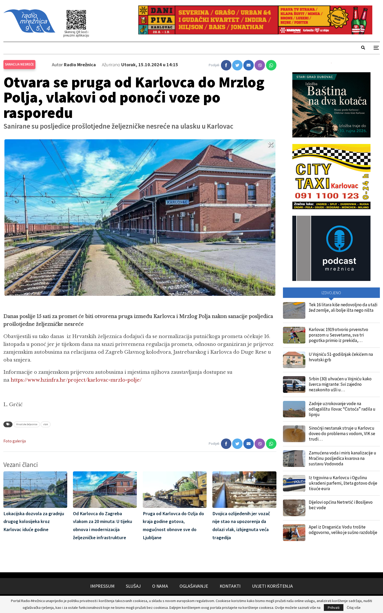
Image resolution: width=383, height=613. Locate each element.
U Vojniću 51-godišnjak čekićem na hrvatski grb (341, 357)
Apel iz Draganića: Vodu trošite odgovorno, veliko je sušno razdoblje (343, 529)
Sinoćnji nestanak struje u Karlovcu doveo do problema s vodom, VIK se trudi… (342, 433)
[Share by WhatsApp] (271, 65)
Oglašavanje (194, 586)
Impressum (102, 586)
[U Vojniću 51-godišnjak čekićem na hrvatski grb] (294, 360)
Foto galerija (14, 440)
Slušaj (133, 586)
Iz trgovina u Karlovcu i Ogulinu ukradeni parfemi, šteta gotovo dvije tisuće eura (343, 483)
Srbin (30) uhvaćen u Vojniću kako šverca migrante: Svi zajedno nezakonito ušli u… (340, 384)
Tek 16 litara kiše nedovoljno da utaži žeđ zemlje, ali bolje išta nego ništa (343, 307)
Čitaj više (354, 607)
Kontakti (230, 586)
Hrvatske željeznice (26, 424)
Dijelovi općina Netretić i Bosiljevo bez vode (341, 504)
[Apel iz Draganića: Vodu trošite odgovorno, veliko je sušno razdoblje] (294, 532)
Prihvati (333, 607)
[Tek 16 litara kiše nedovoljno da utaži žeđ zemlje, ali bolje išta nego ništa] (294, 310)
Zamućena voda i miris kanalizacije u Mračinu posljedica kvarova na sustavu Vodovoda (342, 458)
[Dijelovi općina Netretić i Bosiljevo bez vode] (294, 508)
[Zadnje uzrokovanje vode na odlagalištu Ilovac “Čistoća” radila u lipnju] (294, 409)
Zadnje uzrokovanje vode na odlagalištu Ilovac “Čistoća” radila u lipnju (342, 409)
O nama (160, 586)
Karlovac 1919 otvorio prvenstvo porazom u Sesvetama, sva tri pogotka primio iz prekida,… (338, 335)
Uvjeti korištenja (272, 586)
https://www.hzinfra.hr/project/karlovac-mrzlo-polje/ (75, 380)
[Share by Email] (248, 65)
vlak (45, 424)
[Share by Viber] (260, 65)
